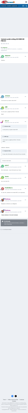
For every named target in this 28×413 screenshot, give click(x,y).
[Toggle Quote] (3, 126)
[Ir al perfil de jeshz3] (2, 166)
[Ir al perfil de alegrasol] (2, 56)
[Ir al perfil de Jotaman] (2, 96)
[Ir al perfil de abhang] (2, 199)
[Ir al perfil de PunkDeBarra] (2, 188)
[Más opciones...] (25, 56)
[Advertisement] (14, 22)
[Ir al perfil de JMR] (2, 107)
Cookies (14, 401)
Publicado (11, 57)
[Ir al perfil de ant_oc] (2, 121)
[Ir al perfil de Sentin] (2, 177)
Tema (4, 399)
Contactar (21, 399)
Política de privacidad (13, 399)
